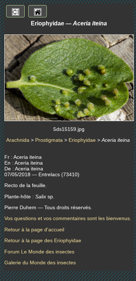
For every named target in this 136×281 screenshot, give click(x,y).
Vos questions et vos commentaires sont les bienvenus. (67, 218)
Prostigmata (49, 140)
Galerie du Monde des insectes (40, 262)
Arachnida (17, 140)
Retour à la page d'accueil (34, 229)
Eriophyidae (82, 140)
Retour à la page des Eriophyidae (42, 240)
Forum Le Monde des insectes (39, 252)
